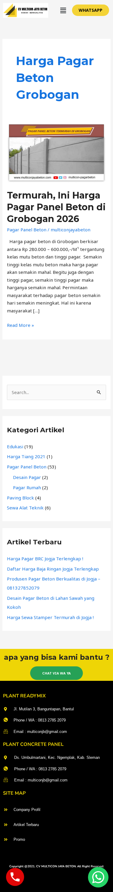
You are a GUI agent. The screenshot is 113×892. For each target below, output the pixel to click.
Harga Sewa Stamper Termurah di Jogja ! (50, 617)
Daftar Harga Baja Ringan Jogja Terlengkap (53, 569)
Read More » (20, 324)
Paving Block (20, 498)
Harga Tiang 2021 (26, 456)
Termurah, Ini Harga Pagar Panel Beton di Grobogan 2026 (56, 207)
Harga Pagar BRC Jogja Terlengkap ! (45, 559)
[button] (63, 10)
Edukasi (15, 446)
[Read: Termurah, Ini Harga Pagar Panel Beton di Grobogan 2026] (56, 153)
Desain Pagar (27, 477)
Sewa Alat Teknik (25, 508)
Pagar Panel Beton (26, 230)
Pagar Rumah (27, 487)
